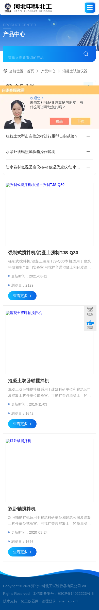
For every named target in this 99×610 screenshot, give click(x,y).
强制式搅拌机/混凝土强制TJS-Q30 (43, 252)
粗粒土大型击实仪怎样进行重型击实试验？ (42, 136)
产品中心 (48, 71)
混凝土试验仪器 (74, 71)
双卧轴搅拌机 (22, 508)
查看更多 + (22, 296)
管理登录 (49, 601)
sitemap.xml (68, 601)
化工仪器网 (30, 601)
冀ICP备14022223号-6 (76, 593)
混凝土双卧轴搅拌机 (28, 380)
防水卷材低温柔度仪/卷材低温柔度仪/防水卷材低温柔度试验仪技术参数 (49, 167)
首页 (30, 71)
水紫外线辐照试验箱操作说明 (30, 151)
